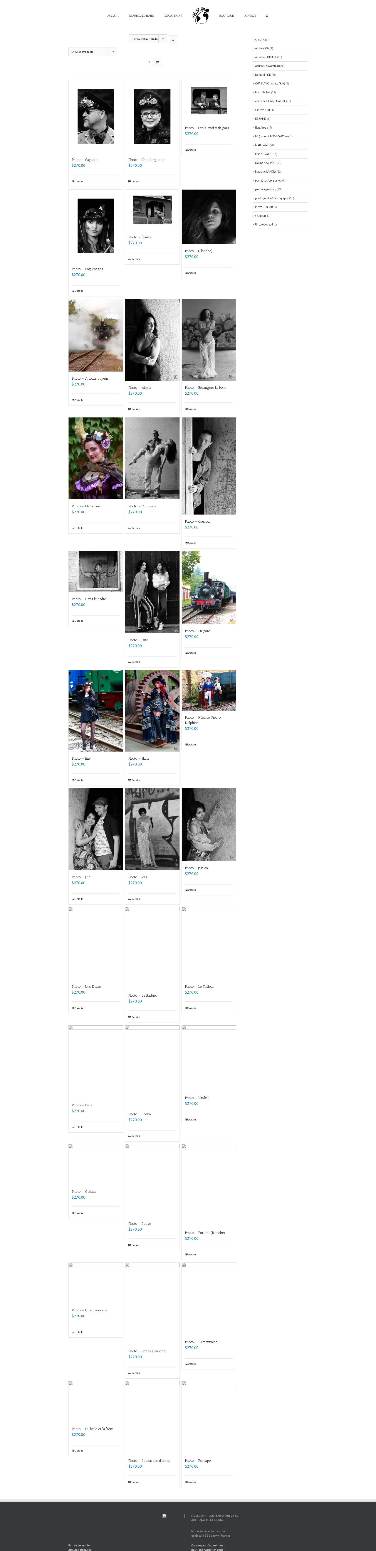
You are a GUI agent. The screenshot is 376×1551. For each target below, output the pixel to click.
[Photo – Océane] (96, 1164)
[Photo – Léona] (152, 1066)
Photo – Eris (81, 758)
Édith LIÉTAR (262, 92)
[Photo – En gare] (209, 587)
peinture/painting (265, 189)
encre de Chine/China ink (270, 101)
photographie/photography (272, 198)
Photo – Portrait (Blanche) (205, 1233)
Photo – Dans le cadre (89, 599)
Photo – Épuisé (139, 237)
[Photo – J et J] (96, 829)
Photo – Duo (138, 640)
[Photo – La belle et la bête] (96, 1401)
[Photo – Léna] (96, 1061)
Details (79, 181)
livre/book (261, 128)
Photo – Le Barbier (142, 995)
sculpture (261, 216)
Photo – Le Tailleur (199, 986)
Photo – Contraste (142, 506)
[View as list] (157, 62)
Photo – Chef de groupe (146, 160)
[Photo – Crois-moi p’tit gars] (209, 100)
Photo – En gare (197, 631)
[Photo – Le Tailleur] (209, 943)
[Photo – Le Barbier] (152, 948)
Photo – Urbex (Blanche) (147, 1351)
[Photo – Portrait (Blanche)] (209, 1185)
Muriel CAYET (263, 154)
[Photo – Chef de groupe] (152, 116)
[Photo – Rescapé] (209, 1417)
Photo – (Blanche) (198, 251)
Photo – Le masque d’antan (149, 1460)
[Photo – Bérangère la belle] (209, 340)
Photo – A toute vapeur (90, 378)
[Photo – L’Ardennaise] (209, 1299)
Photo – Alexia (139, 387)
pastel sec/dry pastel (268, 180)
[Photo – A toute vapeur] (96, 335)
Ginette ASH (262, 110)
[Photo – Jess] (152, 829)
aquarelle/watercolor (268, 66)
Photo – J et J (82, 877)
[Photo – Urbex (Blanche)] (152, 1303)
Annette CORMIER (266, 57)
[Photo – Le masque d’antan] (152, 1417)
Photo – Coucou (197, 521)
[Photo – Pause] (152, 1180)
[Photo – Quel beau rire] (96, 1283)
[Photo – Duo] (152, 592)
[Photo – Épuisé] (152, 210)
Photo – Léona (139, 1114)
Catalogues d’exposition (207, 1545)
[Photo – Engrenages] (96, 226)
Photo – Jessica (196, 868)
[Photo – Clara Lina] (96, 458)
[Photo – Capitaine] (96, 116)
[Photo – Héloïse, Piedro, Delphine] (209, 690)
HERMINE (260, 119)
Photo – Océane (84, 1191)
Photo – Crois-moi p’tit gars (207, 128)
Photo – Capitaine (85, 160)
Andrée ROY (262, 48)
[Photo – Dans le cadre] (96, 571)
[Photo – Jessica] (209, 824)
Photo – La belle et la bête (92, 1429)
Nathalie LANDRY (265, 171)
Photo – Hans (138, 758)
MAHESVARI (262, 145)
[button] (251, 16)
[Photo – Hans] (152, 711)
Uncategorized (264, 224)
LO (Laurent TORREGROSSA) (272, 136)
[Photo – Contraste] (152, 458)
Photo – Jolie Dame (86, 986)
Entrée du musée (79, 1545)
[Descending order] (173, 39)
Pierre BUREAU (264, 207)
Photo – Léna (82, 1105)
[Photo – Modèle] (209, 1058)
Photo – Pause (139, 1223)
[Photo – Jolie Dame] (96, 943)
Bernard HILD (263, 75)
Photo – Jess (137, 877)
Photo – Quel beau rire (89, 1310)
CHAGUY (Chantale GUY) (270, 83)
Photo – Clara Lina (86, 506)
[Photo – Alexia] (152, 340)
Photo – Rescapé (198, 1460)
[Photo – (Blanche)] (209, 217)
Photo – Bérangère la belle (205, 387)
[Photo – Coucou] (209, 466)
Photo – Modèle (197, 1098)
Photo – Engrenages (87, 269)
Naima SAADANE (265, 163)
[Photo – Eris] (96, 711)
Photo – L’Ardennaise (201, 1342)
